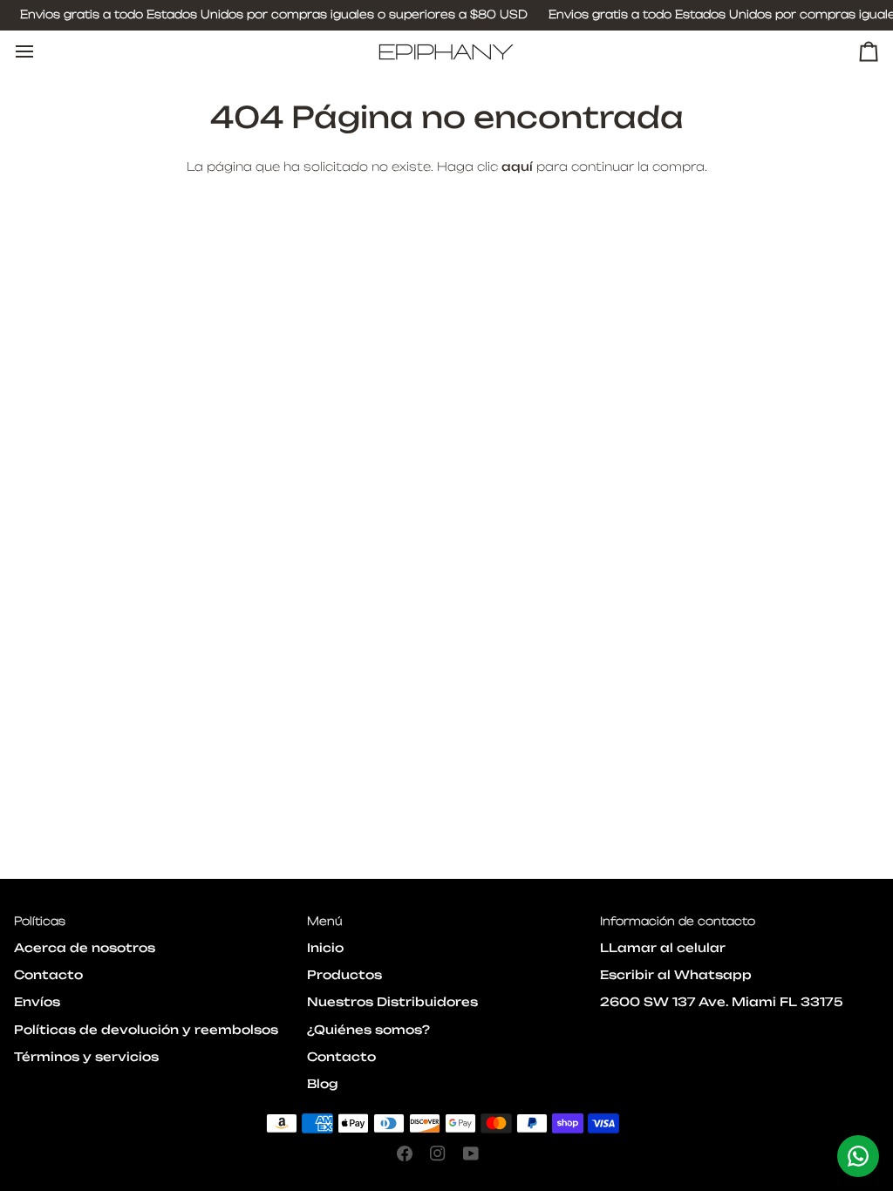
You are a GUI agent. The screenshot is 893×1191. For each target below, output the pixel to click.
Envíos (37, 1002)
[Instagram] (438, 1153)
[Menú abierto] (40, 52)
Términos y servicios (86, 1057)
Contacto (48, 975)
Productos (344, 975)
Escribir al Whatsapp (676, 975)
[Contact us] (858, 1156)
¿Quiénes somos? (368, 1030)
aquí (517, 167)
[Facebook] (404, 1153)
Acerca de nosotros (84, 948)
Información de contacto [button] (677, 921)
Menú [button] (325, 921)
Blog (322, 1084)
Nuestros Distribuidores (392, 1002)
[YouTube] (471, 1153)
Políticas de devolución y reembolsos (146, 1030)
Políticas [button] (39, 921)
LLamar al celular (663, 948)
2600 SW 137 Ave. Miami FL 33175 (721, 1002)
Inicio (325, 948)
